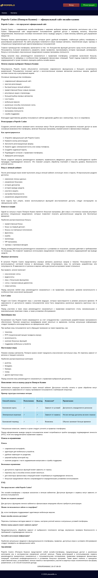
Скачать (4, 13)
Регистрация (89, 5)
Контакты (14, 13)
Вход (71, 5)
